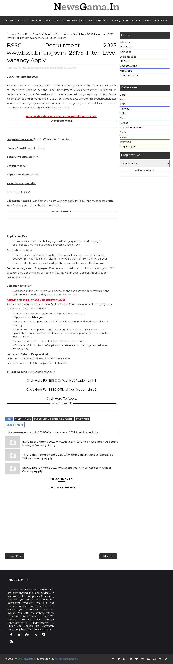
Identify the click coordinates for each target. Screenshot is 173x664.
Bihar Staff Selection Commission (51, 34)
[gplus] (27, 634)
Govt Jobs (78, 34)
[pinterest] (11, 641)
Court (123, 118)
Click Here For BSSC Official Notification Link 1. (61, 380)
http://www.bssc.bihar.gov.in (29, 317)
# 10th (18, 418)
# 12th (28, 418)
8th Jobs (125, 42)
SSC (48, 20)
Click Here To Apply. (62, 398)
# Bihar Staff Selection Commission (53, 418)
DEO (148, 20)
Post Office (14, 29)
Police (123, 113)
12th (27, 34)
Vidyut (124, 137)
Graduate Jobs (128, 65)
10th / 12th (120, 20)
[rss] (148, 658)
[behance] (154, 658)
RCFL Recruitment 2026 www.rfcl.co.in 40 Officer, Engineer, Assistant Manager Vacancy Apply (70, 443)
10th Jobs (126, 47)
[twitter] (19, 634)
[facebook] (11, 634)
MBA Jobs (126, 70)
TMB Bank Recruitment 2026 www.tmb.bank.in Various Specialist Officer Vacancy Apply (67, 456)
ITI (83, 20)
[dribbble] (142, 658)
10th (19, 34)
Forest (160, 20)
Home (9, 20)
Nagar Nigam (128, 146)
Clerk (136, 20)
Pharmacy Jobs (129, 75)
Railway (35, 20)
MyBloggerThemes (66, 658)
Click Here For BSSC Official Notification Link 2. (61, 389)
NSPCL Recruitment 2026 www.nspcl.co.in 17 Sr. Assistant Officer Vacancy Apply (67, 469)
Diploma (70, 20)
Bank (21, 20)
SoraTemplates (26, 658)
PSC (57, 20)
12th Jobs (125, 51)
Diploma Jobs (128, 56)
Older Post (108, 556)
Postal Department (131, 127)
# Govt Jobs (82, 418)
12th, (25, 67)
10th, (20, 67)
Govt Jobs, (71, 67)
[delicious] (166, 658)
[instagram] (43, 634)
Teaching (125, 141)
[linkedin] (35, 634)
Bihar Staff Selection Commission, (46, 67)
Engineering (98, 20)
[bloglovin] (136, 658)
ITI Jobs (125, 61)
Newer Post (14, 556)
